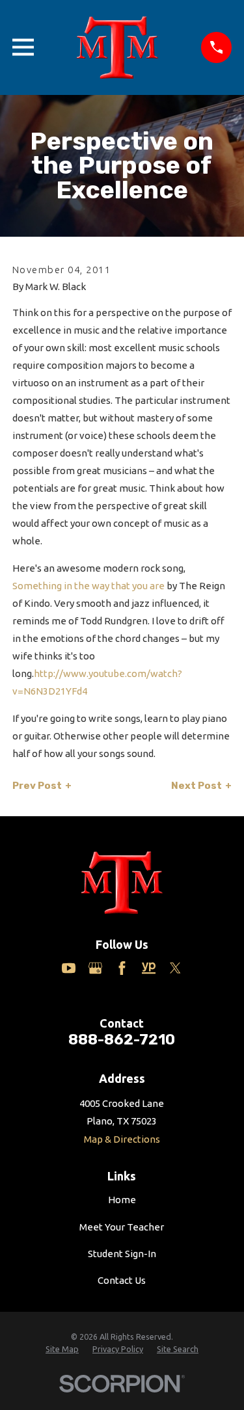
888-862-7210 (121, 1039)
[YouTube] (68, 968)
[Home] (117, 47)
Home (122, 1199)
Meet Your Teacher (121, 1226)
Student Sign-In (122, 1253)
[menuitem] (62, 1349)
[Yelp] (149, 968)
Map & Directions (122, 1139)
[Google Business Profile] (95, 968)
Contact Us (122, 1280)
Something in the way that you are (88, 585)
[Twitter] (175, 968)
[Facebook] (122, 968)
